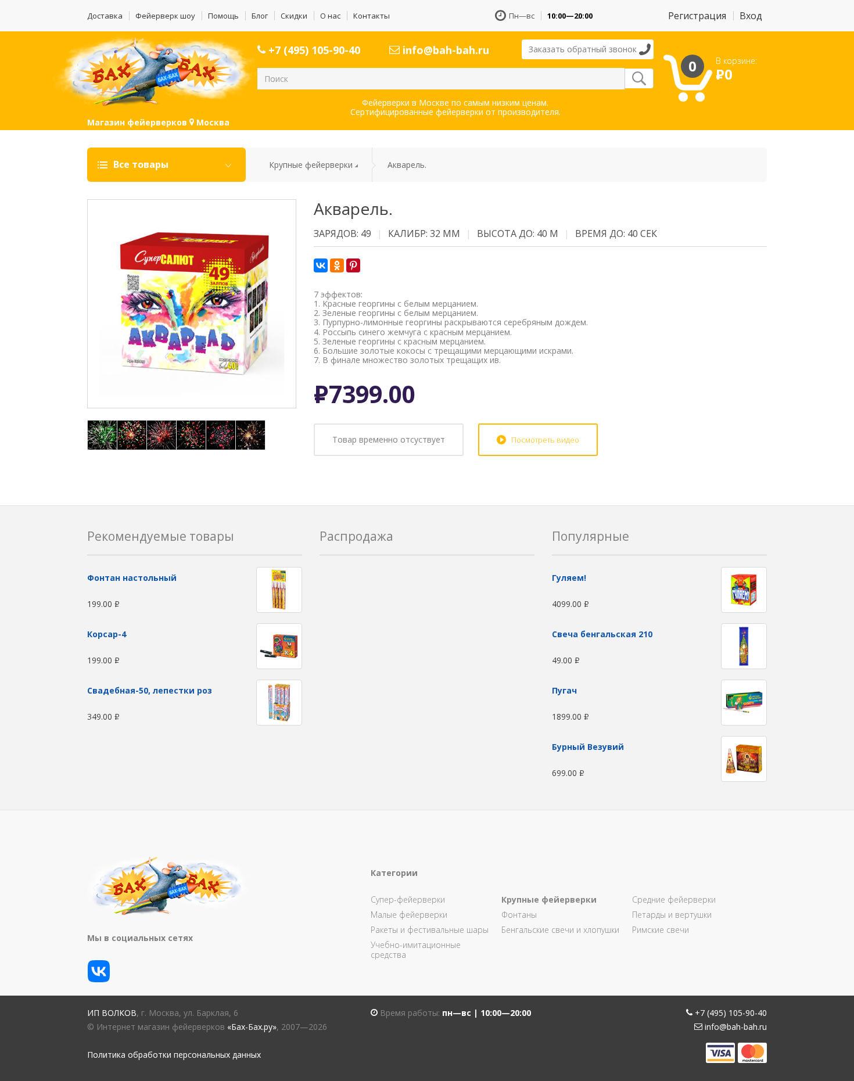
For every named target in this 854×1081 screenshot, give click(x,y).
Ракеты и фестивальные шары (430, 929)
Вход (751, 15)
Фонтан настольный (132, 577)
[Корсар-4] (279, 645)
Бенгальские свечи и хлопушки (560, 929)
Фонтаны (519, 914)
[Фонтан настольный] (279, 588)
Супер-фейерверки (408, 899)
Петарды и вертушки (672, 914)
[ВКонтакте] (321, 265)
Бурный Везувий (588, 746)
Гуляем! (569, 577)
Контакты (371, 15)
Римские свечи (660, 929)
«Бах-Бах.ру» (252, 1026)
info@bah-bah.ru (444, 50)
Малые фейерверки (409, 914)
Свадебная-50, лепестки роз (149, 690)
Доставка (105, 15)
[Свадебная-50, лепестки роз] (279, 701)
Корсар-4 (106, 634)
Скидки (294, 15)
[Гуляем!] (744, 588)
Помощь (223, 15)
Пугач (564, 690)
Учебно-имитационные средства (416, 949)
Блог (260, 15)
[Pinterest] (353, 265)
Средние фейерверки (674, 899)
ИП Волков (112, 1012)
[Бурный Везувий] (744, 757)
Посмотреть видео (545, 439)
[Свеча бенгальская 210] (744, 645)
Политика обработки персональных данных (174, 1054)
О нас (330, 15)
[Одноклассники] (337, 265)
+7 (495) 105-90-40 (312, 50)
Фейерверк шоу (165, 15)
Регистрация (697, 15)
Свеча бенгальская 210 (602, 634)
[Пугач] (744, 701)
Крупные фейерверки (311, 164)
